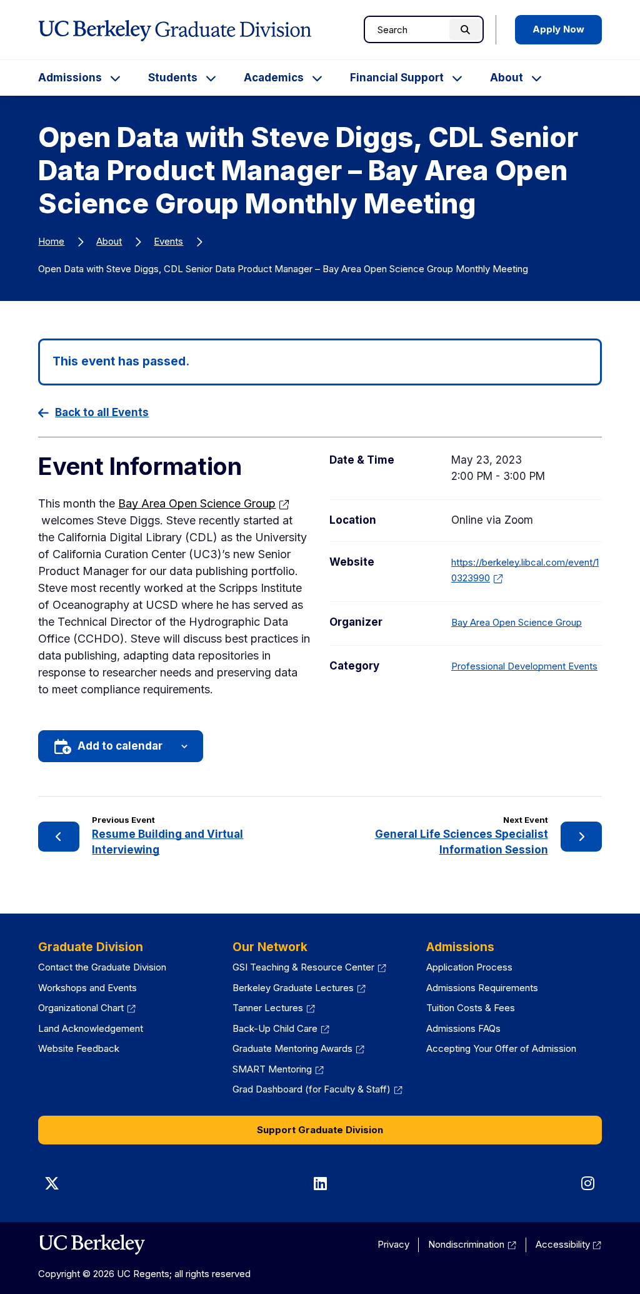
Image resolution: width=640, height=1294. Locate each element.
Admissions (70, 77)
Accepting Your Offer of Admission (501, 1048)
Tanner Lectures (267, 1008)
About (506, 77)
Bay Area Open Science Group (197, 503)
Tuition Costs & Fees (470, 1008)
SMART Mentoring (272, 1069)
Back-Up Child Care (275, 1028)
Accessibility (563, 1244)
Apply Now (558, 29)
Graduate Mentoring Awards (292, 1048)
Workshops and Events (87, 988)
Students (173, 77)
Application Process (469, 967)
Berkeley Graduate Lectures (293, 988)
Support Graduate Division (320, 1130)
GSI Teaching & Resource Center (303, 967)
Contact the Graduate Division (102, 967)
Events (168, 241)
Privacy (393, 1244)
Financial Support (397, 77)
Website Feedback (78, 1048)
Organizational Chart (81, 1008)
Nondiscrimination (466, 1244)
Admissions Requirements (482, 988)
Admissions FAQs (463, 1028)
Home (51, 241)
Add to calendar (120, 746)
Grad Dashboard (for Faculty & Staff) (311, 1089)
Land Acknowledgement (90, 1028)
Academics (274, 77)
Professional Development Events (524, 666)
